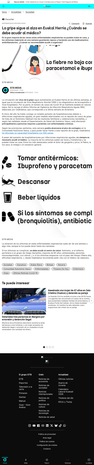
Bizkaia (50, 265)
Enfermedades (41, 269)
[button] (91, 301)
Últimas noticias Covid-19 (25, 273)
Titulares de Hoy (61, 269)
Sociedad (8, 265)
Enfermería (78, 269)
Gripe (6, 273)
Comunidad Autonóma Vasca (17, 269)
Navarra (61, 265)
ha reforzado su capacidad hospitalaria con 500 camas (27, 133)
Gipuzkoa (21, 265)
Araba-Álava (36, 265)
